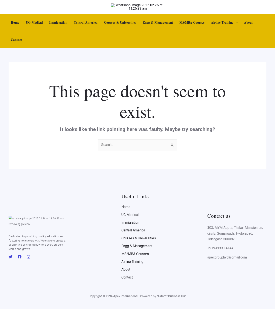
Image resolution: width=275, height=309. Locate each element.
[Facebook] (19, 257)
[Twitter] (10, 257)
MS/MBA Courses (192, 22)
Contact (16, 39)
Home (15, 22)
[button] (236, 22)
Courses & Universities (120, 22)
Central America (86, 22)
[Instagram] (29, 257)
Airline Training (222, 22)
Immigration (58, 22)
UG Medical (34, 22)
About (248, 22)
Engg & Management (158, 22)
